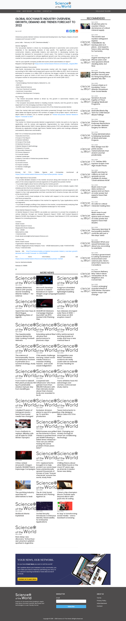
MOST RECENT (27, 11)
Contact (100, 606)
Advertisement (102, 603)
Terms (99, 598)
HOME (18, 11)
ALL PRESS (37, 11)
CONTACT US (47, 11)
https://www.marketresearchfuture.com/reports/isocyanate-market (39, 174)
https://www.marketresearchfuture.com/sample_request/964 (56, 64)
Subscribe (71, 607)
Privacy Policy (101, 601)
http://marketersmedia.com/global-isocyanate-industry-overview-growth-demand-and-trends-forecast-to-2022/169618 (46, 252)
